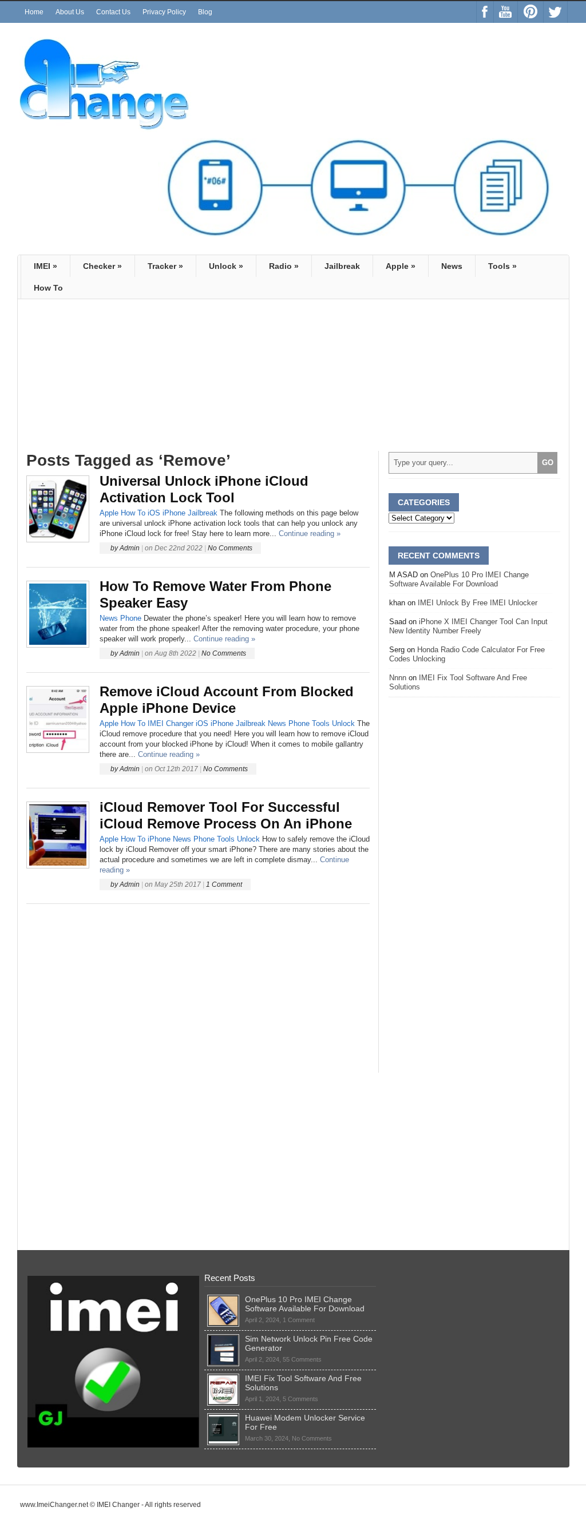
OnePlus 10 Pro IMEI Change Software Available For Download (459, 579)
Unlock (226, 266)
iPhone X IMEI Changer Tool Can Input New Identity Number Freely (468, 626)
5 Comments (300, 1398)
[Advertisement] (122, 369)
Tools (502, 266)
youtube (505, 12)
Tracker (165, 266)
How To (133, 513)
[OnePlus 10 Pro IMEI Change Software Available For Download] (223, 1299)
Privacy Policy (164, 12)
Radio (284, 266)
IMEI (45, 266)
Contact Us (113, 12)
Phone (130, 618)
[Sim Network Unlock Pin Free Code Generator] (223, 1338)
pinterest (530, 12)
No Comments (230, 548)
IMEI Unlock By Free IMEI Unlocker (477, 602)
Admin (130, 548)
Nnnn (397, 677)
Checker (102, 266)
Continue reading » (309, 533)
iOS (154, 513)
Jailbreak (342, 266)
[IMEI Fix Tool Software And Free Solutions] (223, 1378)
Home (34, 12)
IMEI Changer (170, 723)
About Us (70, 12)
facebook (485, 12)
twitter (555, 12)
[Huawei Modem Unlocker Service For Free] (223, 1417)
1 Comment (224, 884)
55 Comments (302, 1359)
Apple (400, 266)
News (451, 266)
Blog (205, 12)
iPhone (174, 513)
